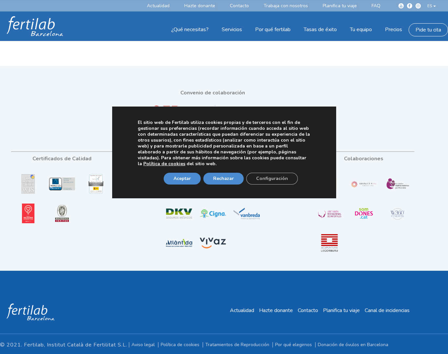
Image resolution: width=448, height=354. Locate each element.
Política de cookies (180, 344)
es (429, 6)
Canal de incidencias (387, 310)
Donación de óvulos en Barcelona (353, 344)
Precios (393, 29)
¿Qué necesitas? (190, 29)
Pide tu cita (428, 29)
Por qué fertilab (273, 29)
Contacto (308, 310)
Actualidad (242, 310)
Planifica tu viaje (341, 310)
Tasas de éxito (320, 29)
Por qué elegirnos (293, 344)
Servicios (232, 29)
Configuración (272, 178)
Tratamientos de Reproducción (237, 344)
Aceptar (182, 178)
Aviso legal (143, 344)
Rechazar (223, 178)
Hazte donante (276, 310)
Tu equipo (361, 29)
